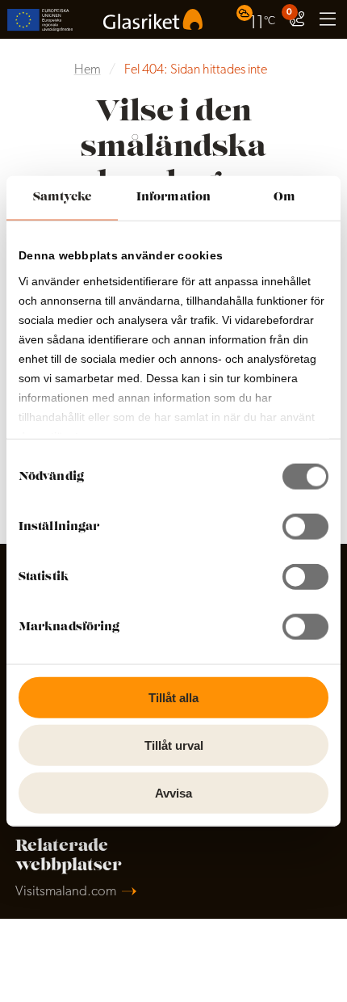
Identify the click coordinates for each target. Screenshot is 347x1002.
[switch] (305, 527)
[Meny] (327, 19)
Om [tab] (284, 198)
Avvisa (173, 792)
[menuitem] (258, 19)
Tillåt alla (173, 698)
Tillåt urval (173, 745)
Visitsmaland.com (65, 892)
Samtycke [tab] (62, 198)
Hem (87, 70)
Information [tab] (173, 198)
